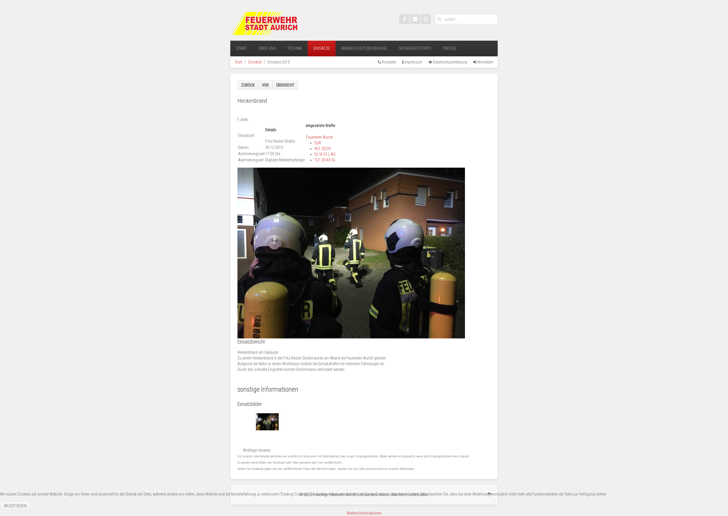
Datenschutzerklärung (449, 62)
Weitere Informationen (364, 513)
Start (241, 48)
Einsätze (321, 48)
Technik (294, 48)
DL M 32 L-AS (325, 154)
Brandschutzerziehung (364, 48)
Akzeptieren (15, 505)
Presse (449, 48)
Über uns (267, 48)
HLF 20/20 (323, 148)
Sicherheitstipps (415, 48)
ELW (318, 143)
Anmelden (485, 62)
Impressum (413, 62)
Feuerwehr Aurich (319, 137)
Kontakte (388, 62)
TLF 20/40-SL (325, 160)
